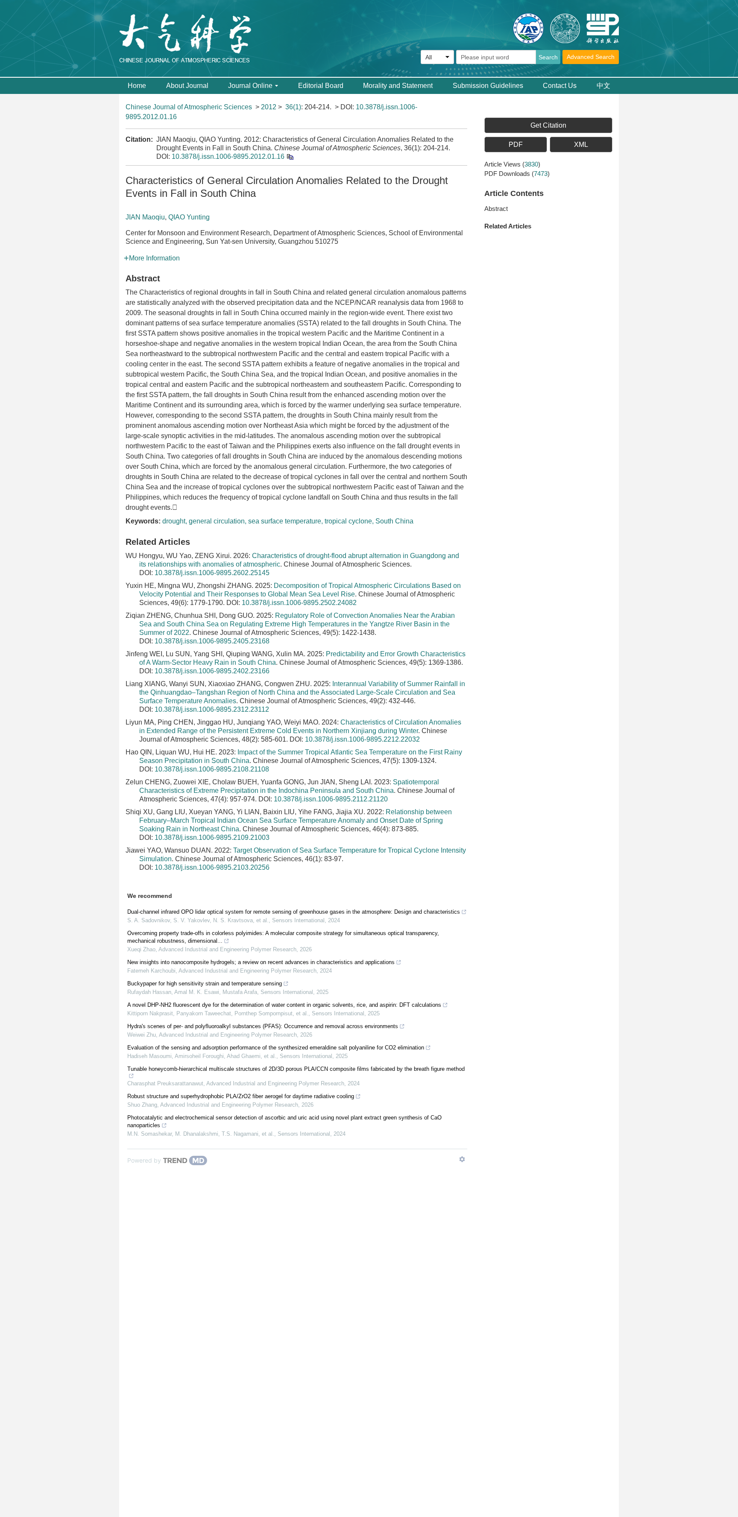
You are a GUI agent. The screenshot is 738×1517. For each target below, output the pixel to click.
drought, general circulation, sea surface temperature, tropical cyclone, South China (287, 521)
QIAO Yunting (189, 217)
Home (137, 85)
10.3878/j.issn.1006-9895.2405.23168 (212, 641)
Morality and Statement (398, 85)
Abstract (496, 208)
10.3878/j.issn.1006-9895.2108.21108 (212, 769)
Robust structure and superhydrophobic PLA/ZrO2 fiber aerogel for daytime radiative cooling (240, 1096)
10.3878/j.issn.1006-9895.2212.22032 (362, 739)
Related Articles (507, 226)
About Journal (187, 85)
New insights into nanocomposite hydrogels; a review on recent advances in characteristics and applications (261, 962)
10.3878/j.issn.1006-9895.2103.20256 (212, 867)
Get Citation (548, 125)
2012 (268, 107)
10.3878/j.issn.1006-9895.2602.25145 (212, 572)
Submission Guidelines (488, 85)
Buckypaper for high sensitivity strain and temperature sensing (204, 983)
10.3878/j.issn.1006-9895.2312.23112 (212, 709)
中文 (603, 85)
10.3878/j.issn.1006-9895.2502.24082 (299, 602)
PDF (516, 144)
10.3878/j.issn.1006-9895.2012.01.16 (228, 156)
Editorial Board (320, 85)
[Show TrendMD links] (462, 1159)
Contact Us (560, 85)
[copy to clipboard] (289, 156)
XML (581, 144)
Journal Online (250, 85)
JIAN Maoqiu (145, 217)
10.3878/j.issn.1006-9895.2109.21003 (212, 837)
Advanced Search (591, 56)
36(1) (293, 107)
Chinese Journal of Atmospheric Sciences (189, 107)
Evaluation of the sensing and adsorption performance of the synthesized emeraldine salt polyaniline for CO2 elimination (275, 1047)
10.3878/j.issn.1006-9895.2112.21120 (331, 799)
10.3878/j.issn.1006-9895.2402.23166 (212, 671)
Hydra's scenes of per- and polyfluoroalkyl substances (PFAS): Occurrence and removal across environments (262, 1026)
